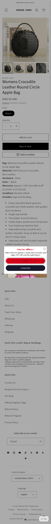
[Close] (44, 248)
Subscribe (25, 268)
